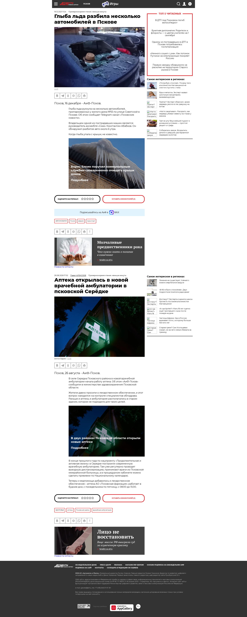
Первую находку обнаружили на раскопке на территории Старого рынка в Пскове (170, 67)
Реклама (118, 565)
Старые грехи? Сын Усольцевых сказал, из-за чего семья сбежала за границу (175, 329)
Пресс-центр (105, 565)
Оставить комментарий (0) (123, 199)
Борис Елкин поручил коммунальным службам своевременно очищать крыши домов (102, 170)
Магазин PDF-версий (134, 565)
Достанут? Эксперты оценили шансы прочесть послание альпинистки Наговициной (175, 301)
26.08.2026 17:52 (61, 275)
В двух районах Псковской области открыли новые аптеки (105, 440)
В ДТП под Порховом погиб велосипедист (169, 21)
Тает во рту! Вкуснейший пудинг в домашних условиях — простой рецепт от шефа (174, 123)
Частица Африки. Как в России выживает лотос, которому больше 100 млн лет (175, 320)
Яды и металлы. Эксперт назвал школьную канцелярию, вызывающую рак (173, 94)
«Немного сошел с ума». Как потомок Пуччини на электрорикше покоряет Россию (169, 56)
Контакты (99, 568)
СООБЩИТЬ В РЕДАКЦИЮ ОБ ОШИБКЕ (122, 568)
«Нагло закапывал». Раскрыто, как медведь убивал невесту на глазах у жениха (175, 113)
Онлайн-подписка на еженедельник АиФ (165, 565)
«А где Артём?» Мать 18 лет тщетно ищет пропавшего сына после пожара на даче (174, 311)
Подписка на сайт (83, 568)
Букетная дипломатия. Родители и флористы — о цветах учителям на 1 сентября (170, 33)
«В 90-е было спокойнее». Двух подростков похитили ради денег (174, 291)
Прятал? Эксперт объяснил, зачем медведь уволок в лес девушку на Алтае (174, 104)
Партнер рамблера (100, 606)
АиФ (56, 89)
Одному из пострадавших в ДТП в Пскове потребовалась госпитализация (170, 44)
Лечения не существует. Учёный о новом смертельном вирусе (174, 281)
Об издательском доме (86, 565)
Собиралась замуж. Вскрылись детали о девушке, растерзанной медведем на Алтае (174, 132)
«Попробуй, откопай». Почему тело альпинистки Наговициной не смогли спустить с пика (175, 85)
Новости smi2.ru (63, 266)
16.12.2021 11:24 (60, 12)
